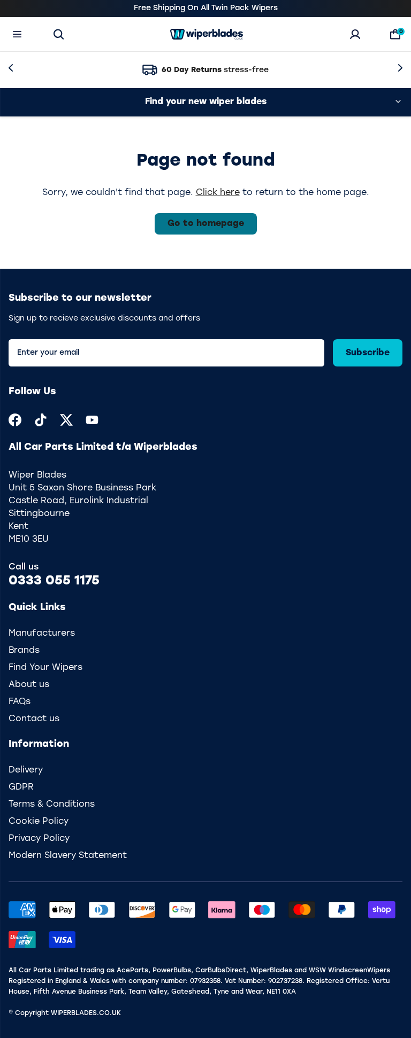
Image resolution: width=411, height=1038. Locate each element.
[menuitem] (15, 419)
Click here (218, 193)
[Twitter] (66, 419)
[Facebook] (15, 419)
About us (29, 685)
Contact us (34, 719)
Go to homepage (206, 224)
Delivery (26, 770)
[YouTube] (92, 419)
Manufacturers (42, 633)
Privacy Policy (39, 838)
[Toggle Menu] (17, 34)
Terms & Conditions (52, 804)
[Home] (206, 34)
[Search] (59, 34)
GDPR (21, 787)
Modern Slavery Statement (68, 856)
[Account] (355, 34)
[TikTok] (40, 419)
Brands (24, 650)
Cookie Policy (38, 821)
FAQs (20, 702)
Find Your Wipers (45, 668)
